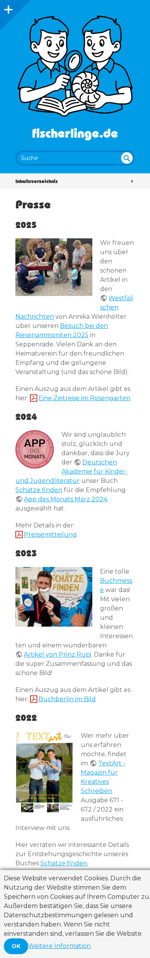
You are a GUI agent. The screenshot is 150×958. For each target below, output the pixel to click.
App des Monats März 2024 (65, 499)
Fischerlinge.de (75, 133)
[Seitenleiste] (7, 7)
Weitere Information (59, 946)
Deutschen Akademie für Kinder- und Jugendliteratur (71, 471)
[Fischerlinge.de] (75, 66)
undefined (127, 158)
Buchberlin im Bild (67, 699)
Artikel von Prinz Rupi (57, 654)
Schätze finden (38, 490)
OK (16, 946)
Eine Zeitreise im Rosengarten (84, 398)
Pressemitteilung (50, 534)
